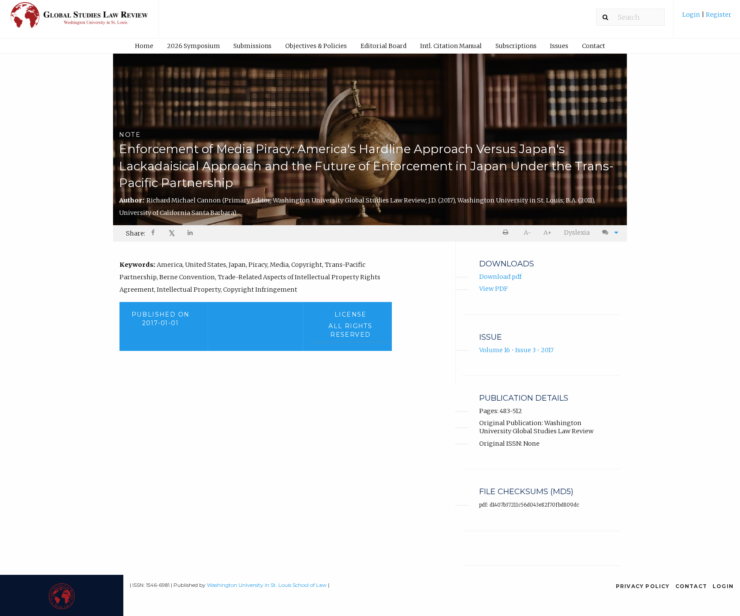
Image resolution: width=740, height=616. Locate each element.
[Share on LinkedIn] (190, 233)
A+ (547, 232)
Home (144, 46)
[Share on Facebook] (153, 233)
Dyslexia (577, 232)
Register (717, 14)
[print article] (507, 232)
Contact (593, 46)
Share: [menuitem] (135, 233)
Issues (559, 46)
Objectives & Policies (316, 46)
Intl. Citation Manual (451, 46)
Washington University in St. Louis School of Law (267, 585)
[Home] (79, 19)
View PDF (493, 289)
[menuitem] (706, 18)
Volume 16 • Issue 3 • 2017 (516, 350)
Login (691, 14)
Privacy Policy (643, 586)
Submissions (252, 46)
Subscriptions (516, 46)
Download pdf (500, 277)
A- (527, 232)
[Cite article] (608, 232)
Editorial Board (383, 46)
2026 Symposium (193, 46)
